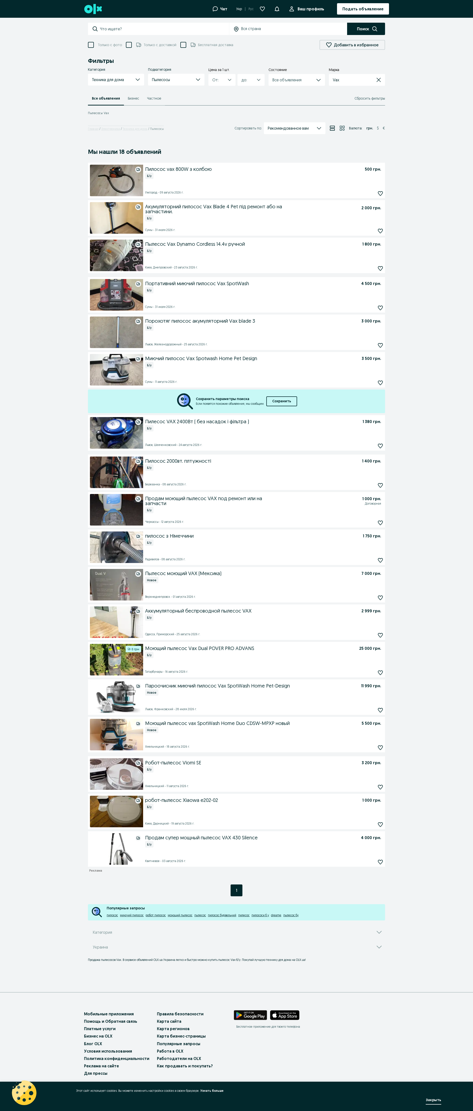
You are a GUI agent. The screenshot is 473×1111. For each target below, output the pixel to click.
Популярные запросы (178, 1043)
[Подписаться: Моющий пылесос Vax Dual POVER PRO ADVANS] (380, 672)
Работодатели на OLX (179, 1058)
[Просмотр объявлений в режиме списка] (332, 128)
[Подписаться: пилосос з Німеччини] (380, 560)
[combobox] (164, 29)
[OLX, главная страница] (92, 9)
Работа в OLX (170, 1051)
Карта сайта (169, 1021)
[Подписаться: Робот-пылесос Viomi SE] (380, 787)
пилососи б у (260, 915)
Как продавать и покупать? (185, 1065)
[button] (116, 80)
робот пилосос (156, 915)
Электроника (110, 129)
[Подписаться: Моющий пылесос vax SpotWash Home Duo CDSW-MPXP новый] (380, 747)
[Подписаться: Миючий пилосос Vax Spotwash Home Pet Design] (380, 383)
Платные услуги (100, 1028)
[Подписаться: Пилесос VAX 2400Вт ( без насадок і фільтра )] (380, 446)
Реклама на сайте (101, 1065)
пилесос (244, 915)
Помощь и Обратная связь (110, 1021)
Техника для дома (135, 129)
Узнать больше (211, 1091)
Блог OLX (93, 1043)
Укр (239, 9)
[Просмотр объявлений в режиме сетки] (342, 128)
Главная (93, 129)
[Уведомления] (277, 9)
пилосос (112, 915)
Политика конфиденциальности (116, 1058)
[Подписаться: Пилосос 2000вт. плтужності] (380, 485)
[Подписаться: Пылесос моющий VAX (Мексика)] (380, 597)
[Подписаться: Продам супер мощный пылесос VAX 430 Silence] (380, 862)
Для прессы (95, 1073)
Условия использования (108, 1051)
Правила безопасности (180, 1013)
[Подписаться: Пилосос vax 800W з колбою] (380, 193)
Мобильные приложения (109, 1013)
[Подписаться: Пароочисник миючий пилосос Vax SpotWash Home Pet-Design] (380, 710)
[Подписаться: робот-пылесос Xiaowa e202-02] (380, 824)
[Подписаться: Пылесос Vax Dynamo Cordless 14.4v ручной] (380, 268)
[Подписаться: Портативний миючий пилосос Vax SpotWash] (380, 308)
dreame (276, 915)
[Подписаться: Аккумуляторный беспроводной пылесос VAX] (380, 635)
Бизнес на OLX (98, 1036)
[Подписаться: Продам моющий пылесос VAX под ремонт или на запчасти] (380, 523)
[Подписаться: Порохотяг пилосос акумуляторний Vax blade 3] (380, 345)
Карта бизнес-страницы (181, 1036)
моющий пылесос (180, 915)
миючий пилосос (132, 915)
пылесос (200, 915)
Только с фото (110, 45)
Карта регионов (173, 1028)
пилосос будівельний (222, 915)
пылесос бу (291, 915)
